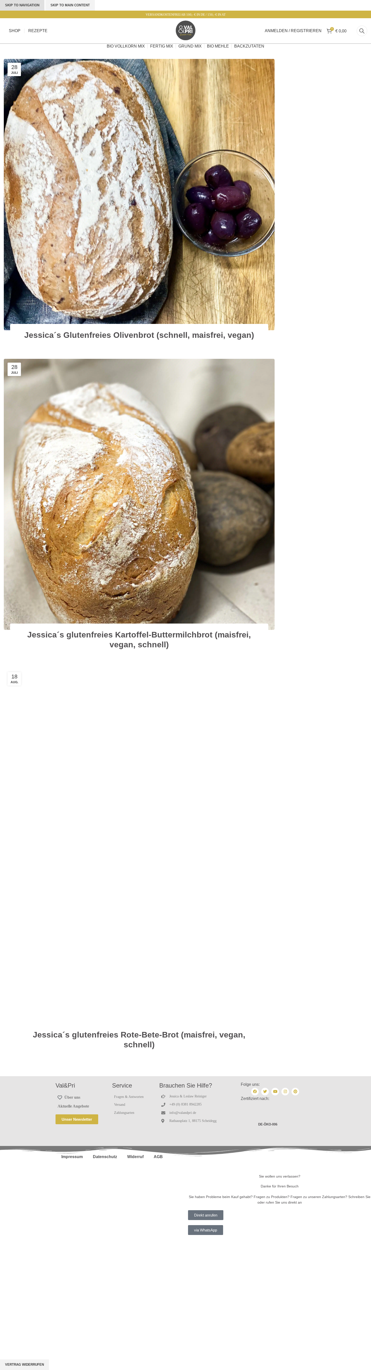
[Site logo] (185, 31)
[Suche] (362, 31)
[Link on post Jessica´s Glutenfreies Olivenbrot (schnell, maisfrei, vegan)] (139, 194)
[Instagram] (285, 1091)
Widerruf (135, 1157)
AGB (158, 1157)
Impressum (72, 1157)
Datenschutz (105, 1157)
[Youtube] (275, 1091)
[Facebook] (255, 1091)
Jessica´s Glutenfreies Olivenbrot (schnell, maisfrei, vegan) (139, 335)
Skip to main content (70, 5)
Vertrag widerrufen (24, 1364)
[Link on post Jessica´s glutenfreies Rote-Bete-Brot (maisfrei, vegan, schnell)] (139, 849)
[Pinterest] (295, 1091)
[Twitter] (265, 1091)
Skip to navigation (22, 5)
